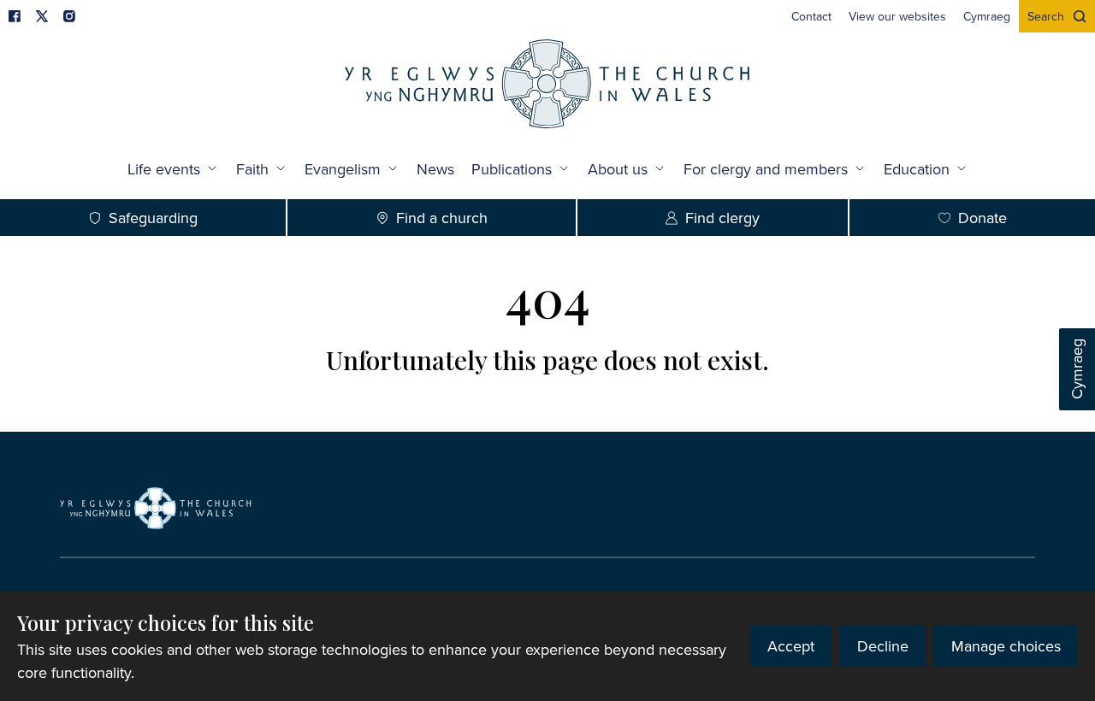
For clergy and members (766, 169)
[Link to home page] (547, 86)
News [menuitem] (435, 169)
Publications (511, 169)
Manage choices (1006, 646)
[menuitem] (811, 16)
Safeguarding (153, 217)
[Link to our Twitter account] (42, 16)
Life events (163, 169)
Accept (790, 646)
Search (1045, 16)
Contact (811, 16)
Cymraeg (1076, 369)
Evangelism (343, 169)
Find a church (442, 217)
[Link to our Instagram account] (69, 16)
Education (917, 169)
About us (618, 169)
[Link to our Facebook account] (14, 16)
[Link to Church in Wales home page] (156, 507)
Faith (252, 169)
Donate (982, 217)
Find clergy (722, 217)
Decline (883, 646)
